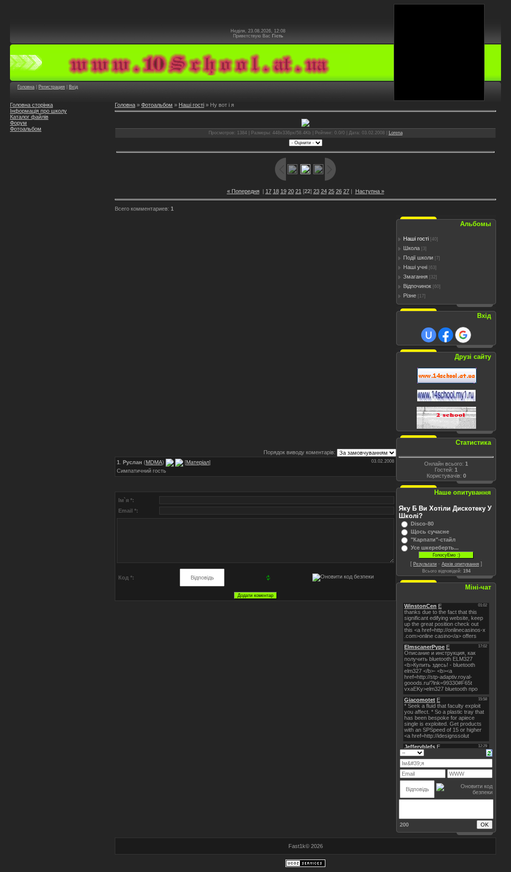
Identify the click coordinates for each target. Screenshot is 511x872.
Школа (411, 248)
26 (339, 191)
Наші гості (191, 105)
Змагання (415, 277)
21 (298, 191)
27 (346, 191)
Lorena (396, 132)
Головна (25, 86)
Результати (425, 564)
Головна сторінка (31, 105)
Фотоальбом (25, 129)
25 (331, 191)
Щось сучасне (430, 532)
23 (316, 191)
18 (276, 191)
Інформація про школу (38, 111)
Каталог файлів (29, 117)
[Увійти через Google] (463, 335)
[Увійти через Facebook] (445, 334)
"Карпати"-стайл (433, 540)
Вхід (73, 86)
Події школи (418, 258)
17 (268, 191)
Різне (409, 295)
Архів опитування (460, 564)
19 (283, 191)
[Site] (179, 462)
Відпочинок (417, 286)
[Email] (170, 462)
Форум (18, 123)
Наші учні (415, 267)
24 (324, 191)
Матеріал (197, 462)
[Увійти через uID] (428, 334)
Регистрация (51, 86)
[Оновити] (489, 752)
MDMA (154, 462)
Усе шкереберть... (435, 548)
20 (291, 191)
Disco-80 (422, 524)
